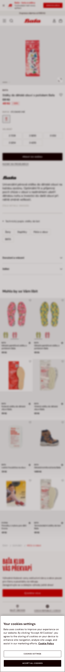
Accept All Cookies (32, 663)
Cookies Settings (32, 654)
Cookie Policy (46, 643)
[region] (32, 643)
